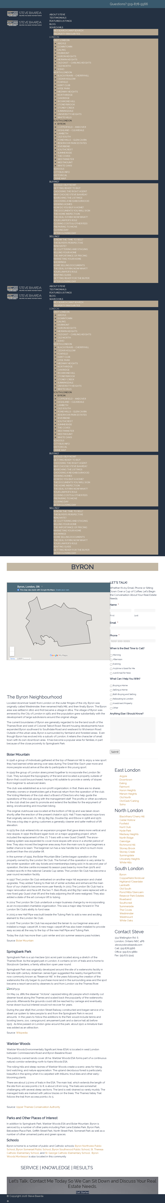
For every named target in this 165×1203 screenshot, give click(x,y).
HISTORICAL (60, 175)
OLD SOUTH (64, 136)
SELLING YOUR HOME (65, 252)
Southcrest (126, 902)
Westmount (126, 917)
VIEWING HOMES (62, 204)
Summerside (127, 906)
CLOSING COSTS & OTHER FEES (70, 223)
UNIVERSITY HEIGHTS (70, 114)
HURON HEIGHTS (67, 56)
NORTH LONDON (62, 72)
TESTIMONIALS (57, 17)
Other (115, 708)
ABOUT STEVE (57, 14)
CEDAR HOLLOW (66, 78)
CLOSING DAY (60, 229)
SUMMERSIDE (65, 152)
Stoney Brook (127, 848)
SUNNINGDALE (65, 110)
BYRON (61, 123)
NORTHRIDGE (65, 94)
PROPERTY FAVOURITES (66, 33)
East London (127, 770)
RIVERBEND (64, 146)
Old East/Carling (129, 800)
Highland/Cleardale (131, 881)
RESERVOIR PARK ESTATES (72, 143)
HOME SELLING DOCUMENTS (69, 265)
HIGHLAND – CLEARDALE (71, 130)
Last (136, 615)
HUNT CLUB (64, 85)
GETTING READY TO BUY (67, 188)
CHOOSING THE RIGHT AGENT (70, 191)
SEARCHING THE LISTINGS (67, 197)
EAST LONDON (61, 40)
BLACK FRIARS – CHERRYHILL (73, 75)
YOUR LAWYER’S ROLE (65, 220)
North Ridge (126, 837)
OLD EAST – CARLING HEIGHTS (74, 62)
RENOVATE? (60, 246)
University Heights (130, 859)
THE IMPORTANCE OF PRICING (70, 255)
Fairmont (124, 786)
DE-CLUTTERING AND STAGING (70, 249)
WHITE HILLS (65, 117)
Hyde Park (125, 830)
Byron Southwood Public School (71, 1149)
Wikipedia (22, 1032)
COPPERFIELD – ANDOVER (72, 127)
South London (129, 868)
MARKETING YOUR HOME (67, 258)
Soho (123, 804)
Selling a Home (120, 690)
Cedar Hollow (127, 820)
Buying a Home (120, 685)
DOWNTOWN (65, 46)
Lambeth (125, 885)
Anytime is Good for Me (124, 668)
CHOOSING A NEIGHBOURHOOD (71, 201)
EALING (62, 49)
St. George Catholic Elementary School (67, 1153)
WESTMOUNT (65, 162)
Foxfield (124, 823)
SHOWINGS (59, 262)
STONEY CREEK (66, 107)
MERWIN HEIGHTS (67, 59)
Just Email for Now (122, 673)
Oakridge (125, 841)
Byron (123, 874)
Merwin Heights (128, 793)
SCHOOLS (58, 168)
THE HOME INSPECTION (66, 213)
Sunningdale (127, 855)
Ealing (123, 783)
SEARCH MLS (56, 27)
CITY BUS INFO (61, 172)
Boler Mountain (25, 940)
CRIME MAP (59, 178)
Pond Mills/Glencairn (132, 892)
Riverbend (125, 899)
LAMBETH (63, 133)
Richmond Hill (127, 844)
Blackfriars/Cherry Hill (132, 816)
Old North (125, 797)
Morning (117, 655)
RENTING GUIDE (62, 274)
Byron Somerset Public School (33, 1149)
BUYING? (54, 181)
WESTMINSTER (66, 159)
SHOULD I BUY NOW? (64, 184)
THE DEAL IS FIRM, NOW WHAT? (70, 268)
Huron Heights (128, 790)
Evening (117, 664)
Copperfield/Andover (132, 878)
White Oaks (126, 920)
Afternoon (117, 659)
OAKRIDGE (64, 98)
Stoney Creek (127, 851)
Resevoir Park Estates (132, 895)
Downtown (126, 779)
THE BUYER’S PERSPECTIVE (68, 242)
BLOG (52, 24)
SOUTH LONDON (62, 120)
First (112, 615)
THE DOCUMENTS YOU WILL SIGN (71, 210)
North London (129, 810)
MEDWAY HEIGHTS (68, 91)
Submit (114, 752)
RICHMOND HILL (66, 101)
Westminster (127, 913)
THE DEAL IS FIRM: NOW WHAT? (70, 217)
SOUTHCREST (65, 149)
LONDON (54, 37)
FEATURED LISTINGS (60, 20)
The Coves (126, 909)
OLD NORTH (64, 65)
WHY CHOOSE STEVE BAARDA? (70, 194)
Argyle (123, 776)
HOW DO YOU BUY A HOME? (68, 207)
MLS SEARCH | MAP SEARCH (68, 30)
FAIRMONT (63, 53)
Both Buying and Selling (124, 694)
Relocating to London (123, 699)
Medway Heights (129, 834)
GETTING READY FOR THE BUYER (71, 278)
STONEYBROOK (66, 104)
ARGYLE (62, 43)
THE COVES (64, 155)
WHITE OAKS (65, 165)
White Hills (125, 862)
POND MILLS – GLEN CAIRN (72, 139)
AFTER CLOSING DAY (64, 233)
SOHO (61, 69)
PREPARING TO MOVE (65, 226)
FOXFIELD (63, 82)
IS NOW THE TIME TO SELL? (68, 239)
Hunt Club (125, 827)
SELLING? (54, 236)
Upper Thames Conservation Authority (38, 1107)
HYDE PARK (64, 88)
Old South (125, 888)
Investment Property (122, 703)
